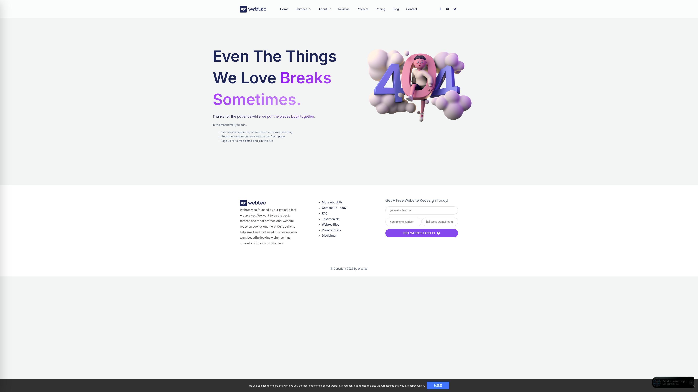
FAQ (325, 213)
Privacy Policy (331, 230)
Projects (362, 9)
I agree (438, 385)
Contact (411, 9)
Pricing (380, 9)
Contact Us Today (334, 208)
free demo (245, 141)
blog (289, 132)
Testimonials (331, 219)
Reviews (344, 9)
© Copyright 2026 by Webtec (349, 268)
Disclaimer (329, 235)
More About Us (332, 202)
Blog (396, 9)
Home (284, 9)
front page (278, 136)
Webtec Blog (331, 224)
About (323, 9)
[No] (693, 385)
